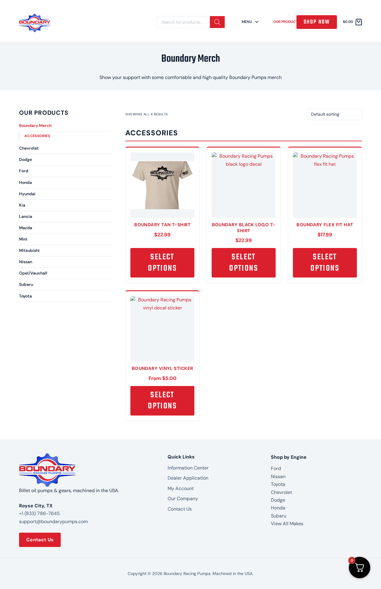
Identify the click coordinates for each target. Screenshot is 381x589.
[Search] (217, 22)
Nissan (25, 261)
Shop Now (317, 22)
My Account (181, 488)
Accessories (37, 136)
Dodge (25, 159)
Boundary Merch (35, 125)
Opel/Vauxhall (33, 273)
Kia (22, 205)
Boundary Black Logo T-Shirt (244, 228)
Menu (247, 22)
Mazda (25, 227)
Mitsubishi (29, 250)
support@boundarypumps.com (53, 521)
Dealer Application (188, 478)
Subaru (26, 284)
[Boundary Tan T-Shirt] (162, 187)
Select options (162, 263)
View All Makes (287, 523)
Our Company (183, 498)
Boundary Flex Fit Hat (324, 225)
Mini (23, 239)
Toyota (25, 296)
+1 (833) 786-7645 (39, 513)
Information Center (188, 468)
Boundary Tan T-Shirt (162, 225)
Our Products (286, 22)
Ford (23, 170)
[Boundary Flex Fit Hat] (325, 187)
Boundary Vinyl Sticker (162, 368)
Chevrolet (29, 148)
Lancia (25, 216)
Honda (25, 182)
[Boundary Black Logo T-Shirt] (244, 187)
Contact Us (40, 540)
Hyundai (27, 193)
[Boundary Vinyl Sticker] (162, 331)
